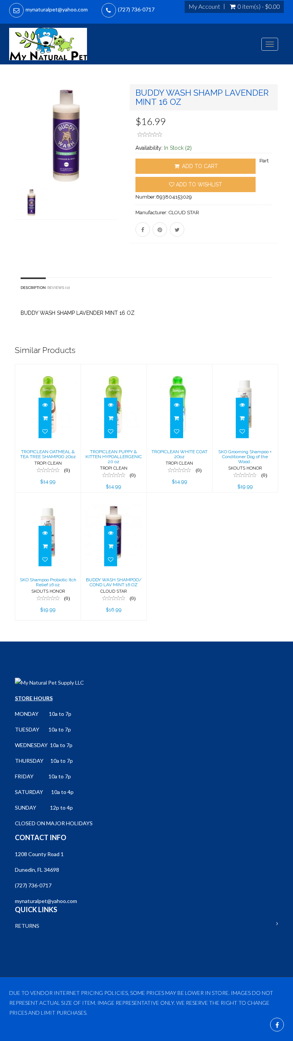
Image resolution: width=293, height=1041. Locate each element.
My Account (204, 6)
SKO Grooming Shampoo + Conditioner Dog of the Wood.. (245, 456)
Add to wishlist (198, 184)
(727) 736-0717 (136, 9)
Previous (20, 162)
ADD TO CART (199, 166)
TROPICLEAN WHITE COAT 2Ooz (179, 454)
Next (114, 162)
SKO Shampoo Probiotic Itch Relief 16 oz (48, 582)
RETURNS (27, 925)
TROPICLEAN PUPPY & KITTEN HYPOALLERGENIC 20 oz (113, 456)
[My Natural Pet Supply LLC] (48, 44)
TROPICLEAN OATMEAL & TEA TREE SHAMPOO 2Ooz (48, 454)
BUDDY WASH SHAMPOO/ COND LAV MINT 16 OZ (114, 582)
